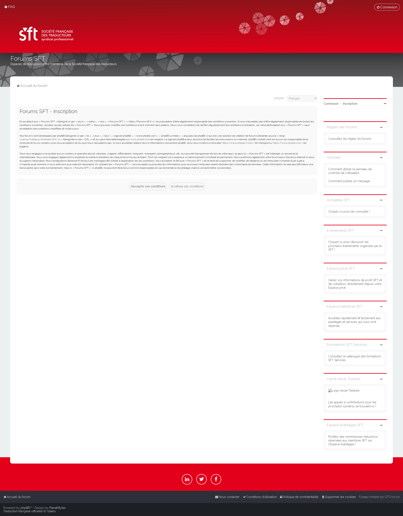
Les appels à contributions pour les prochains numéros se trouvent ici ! (352, 404)
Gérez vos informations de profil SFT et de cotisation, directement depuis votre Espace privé (355, 283)
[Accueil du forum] (44, 34)
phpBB (25, 507)
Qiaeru (51, 511)
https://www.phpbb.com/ (287, 142)
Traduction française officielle (23, 511)
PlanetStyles (57, 507)
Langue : (279, 98)
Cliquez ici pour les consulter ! (349, 211)
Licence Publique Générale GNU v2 (40, 139)
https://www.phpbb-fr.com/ (238, 142)
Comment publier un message (349, 181)
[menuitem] (9, 7)
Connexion (331, 103)
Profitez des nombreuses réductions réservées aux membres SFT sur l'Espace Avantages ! (353, 440)
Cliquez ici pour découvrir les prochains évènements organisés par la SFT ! (355, 245)
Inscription (350, 103)
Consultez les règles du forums (349, 138)
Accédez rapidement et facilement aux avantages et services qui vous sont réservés (354, 321)
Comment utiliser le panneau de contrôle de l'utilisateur (350, 171)
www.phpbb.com (140, 139)
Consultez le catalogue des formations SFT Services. (354, 358)
